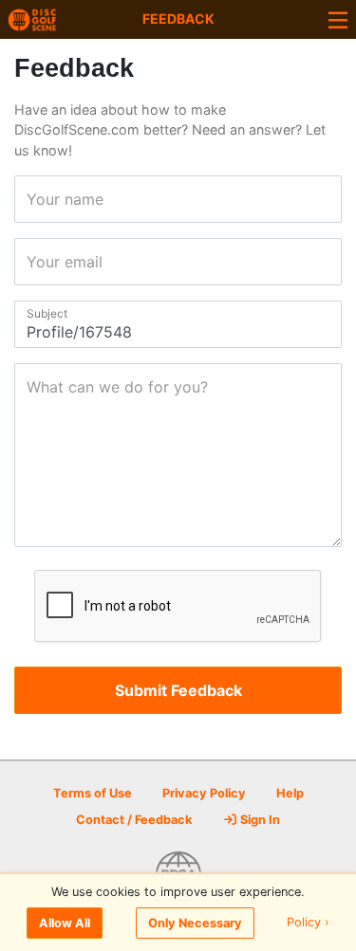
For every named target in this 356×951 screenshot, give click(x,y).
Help (290, 793)
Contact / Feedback (134, 820)
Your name (33, 199)
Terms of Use (92, 793)
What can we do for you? (33, 386)
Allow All (64, 923)
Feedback (178, 18)
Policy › (308, 923)
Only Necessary (195, 923)
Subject (33, 313)
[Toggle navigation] (338, 19)
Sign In (258, 820)
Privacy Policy (204, 793)
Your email (33, 261)
